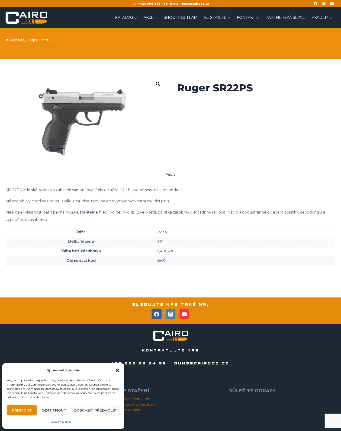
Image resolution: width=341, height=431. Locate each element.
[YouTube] (331, 3)
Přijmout (22, 410)
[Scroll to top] (329, 414)
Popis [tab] (170, 174)
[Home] (7, 40)
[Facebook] (315, 3)
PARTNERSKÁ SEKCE (285, 17)
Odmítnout (54, 410)
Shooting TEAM (180, 17)
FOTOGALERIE (130, 410)
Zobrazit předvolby (95, 410)
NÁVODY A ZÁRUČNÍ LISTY (138, 404)
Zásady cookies (61, 421)
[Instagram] (323, 3)
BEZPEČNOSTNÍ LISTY (135, 399)
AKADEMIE (322, 17)
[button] (117, 370)
